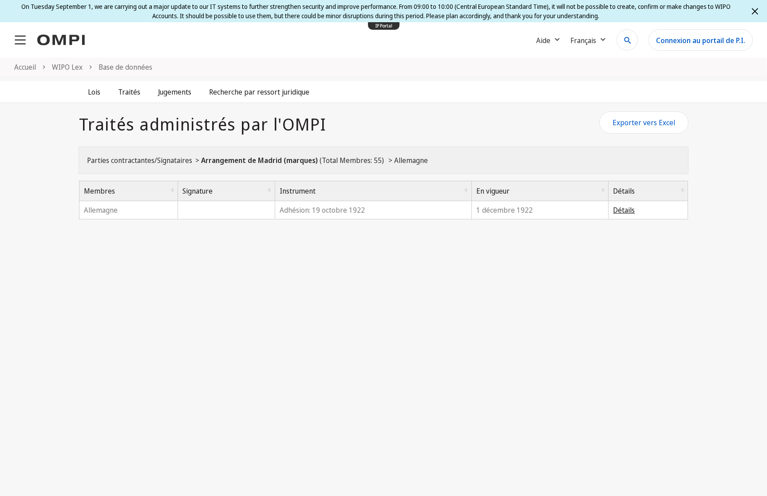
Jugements (174, 92)
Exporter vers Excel (644, 122)
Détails (624, 191)
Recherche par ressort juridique (259, 92)
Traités (129, 92)
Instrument (298, 191)
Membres (99, 191)
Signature (197, 191)
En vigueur (493, 191)
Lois (94, 92)
